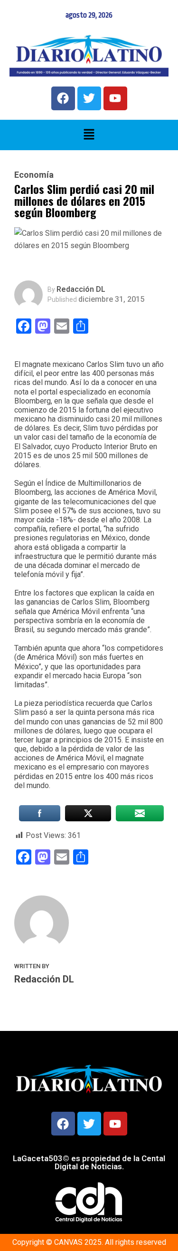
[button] (88, 135)
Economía (34, 175)
